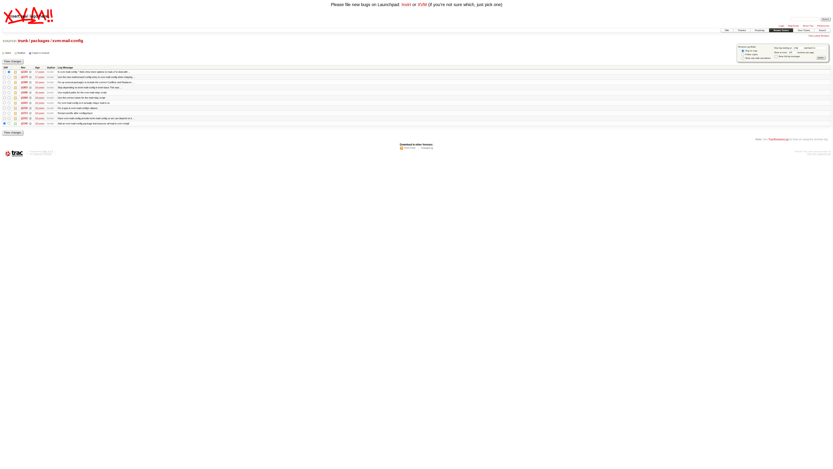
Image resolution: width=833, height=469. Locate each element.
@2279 (24, 77)
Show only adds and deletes (758, 58)
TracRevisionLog (778, 139)
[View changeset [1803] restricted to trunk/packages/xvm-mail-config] (30, 87)
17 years (39, 72)
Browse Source (781, 30)
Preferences (823, 26)
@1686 (24, 92)
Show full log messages (789, 56)
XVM (422, 4)
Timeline (742, 30)
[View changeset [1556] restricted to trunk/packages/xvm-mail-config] (30, 108)
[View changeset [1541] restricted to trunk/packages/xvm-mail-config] (30, 118)
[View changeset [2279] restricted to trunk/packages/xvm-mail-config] (30, 77)
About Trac (808, 26)
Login (781, 26)
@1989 (24, 82)
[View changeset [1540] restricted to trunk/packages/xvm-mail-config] (30, 123)
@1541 (24, 118)
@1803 (24, 87)
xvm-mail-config (67, 40)
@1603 (24, 102)
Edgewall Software (42, 154)
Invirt (406, 4)
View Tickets (804, 30)
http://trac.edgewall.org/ (819, 154)
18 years (39, 82)
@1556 (24, 108)
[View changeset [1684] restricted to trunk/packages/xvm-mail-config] (30, 97)
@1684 (24, 97)
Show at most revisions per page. (794, 52)
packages (40, 40)
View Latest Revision (818, 36)
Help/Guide (793, 26)
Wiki (727, 30)
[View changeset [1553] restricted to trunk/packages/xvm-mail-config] (30, 113)
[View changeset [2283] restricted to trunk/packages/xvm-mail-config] (30, 71)
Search (822, 30)
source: (10, 40)
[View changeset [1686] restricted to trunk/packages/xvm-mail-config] (30, 92)
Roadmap (760, 30)
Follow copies (751, 54)
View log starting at (783, 48)
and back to (810, 48)
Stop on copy (751, 51)
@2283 (24, 71)
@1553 (24, 113)
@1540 (24, 123)
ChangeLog (427, 148)
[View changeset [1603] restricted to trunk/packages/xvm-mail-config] (30, 102)
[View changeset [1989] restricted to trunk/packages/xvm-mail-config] (30, 82)
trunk (23, 40)
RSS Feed (409, 148)
